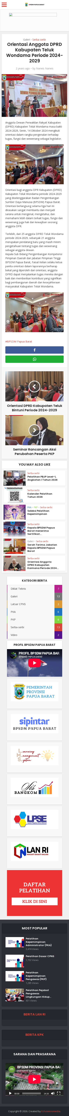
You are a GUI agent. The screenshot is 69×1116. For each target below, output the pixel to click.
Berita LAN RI (34, 1014)
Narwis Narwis (44, 68)
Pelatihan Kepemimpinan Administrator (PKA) (39, 942)
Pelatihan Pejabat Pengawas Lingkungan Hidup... (38, 994)
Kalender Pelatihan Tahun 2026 (39, 495)
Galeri (26, 39)
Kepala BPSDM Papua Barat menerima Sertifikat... (41, 531)
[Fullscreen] (59, 1093)
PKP (36, 507)
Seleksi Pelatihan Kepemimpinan (38, 512)
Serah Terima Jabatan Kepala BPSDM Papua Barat (42, 548)
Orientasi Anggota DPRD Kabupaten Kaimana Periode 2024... (43, 565)
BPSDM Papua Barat (19, 341)
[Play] (10, 1093)
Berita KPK (34, 1034)
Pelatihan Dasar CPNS (40, 956)
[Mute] (53, 1093)
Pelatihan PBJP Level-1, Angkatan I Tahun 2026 (42, 478)
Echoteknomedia (50, 1111)
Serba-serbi (39, 39)
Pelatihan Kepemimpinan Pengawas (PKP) (36, 976)
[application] (34, 1079)
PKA (29, 507)
